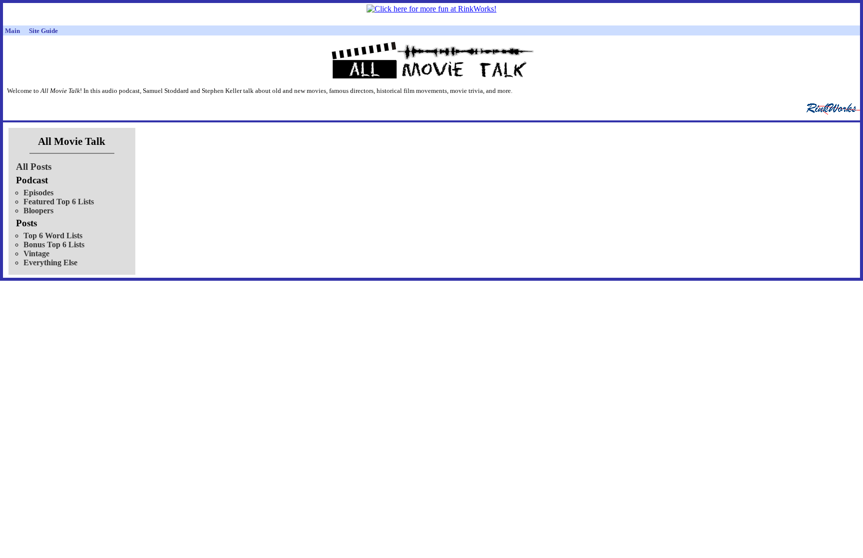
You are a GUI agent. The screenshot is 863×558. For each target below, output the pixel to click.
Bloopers (38, 210)
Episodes (38, 192)
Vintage (36, 253)
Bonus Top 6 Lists (53, 244)
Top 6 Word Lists (52, 235)
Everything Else (50, 262)
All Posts (33, 166)
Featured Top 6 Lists (58, 201)
